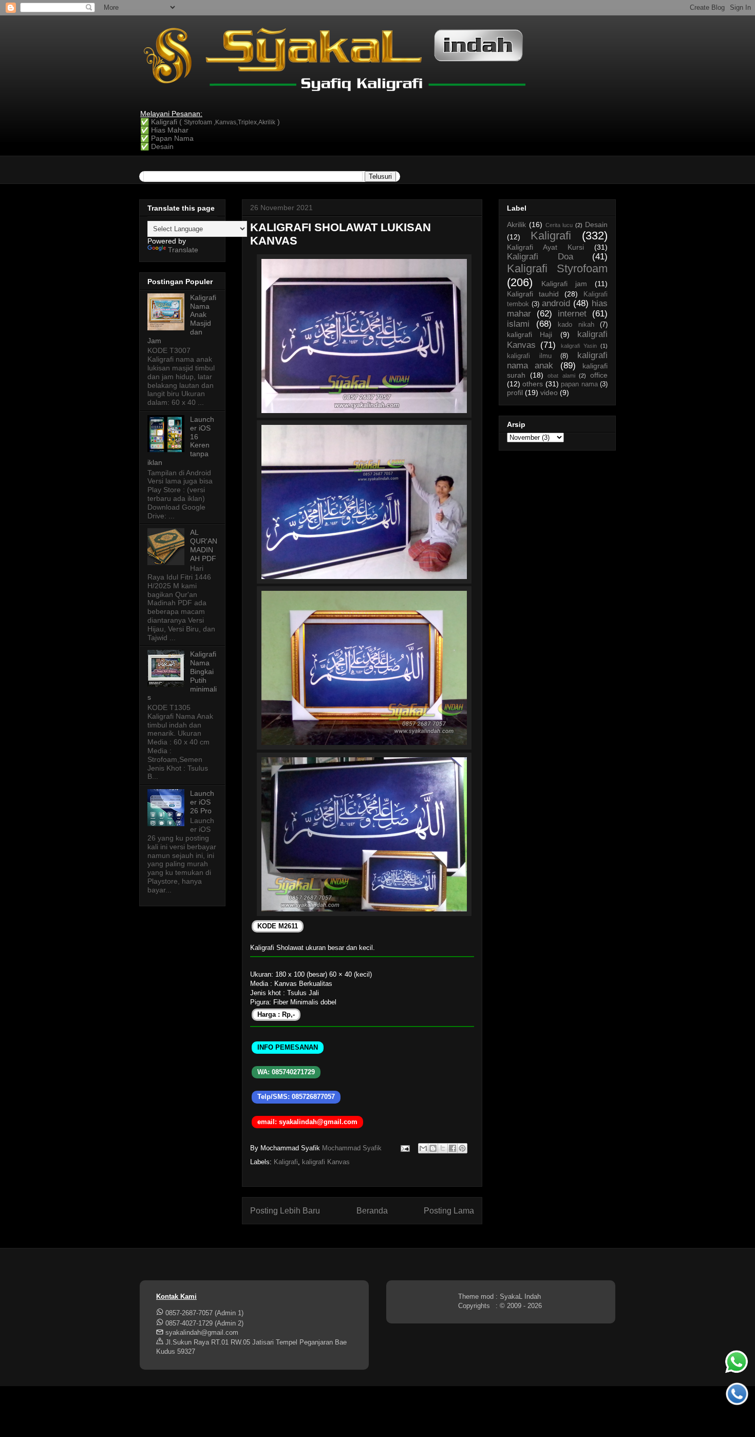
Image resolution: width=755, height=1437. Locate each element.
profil (515, 392)
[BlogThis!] (433, 1148)
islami (518, 324)
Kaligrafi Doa (540, 257)
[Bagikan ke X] (443, 1148)
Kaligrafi (286, 1162)
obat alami (561, 375)
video (549, 392)
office (599, 375)
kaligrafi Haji (529, 334)
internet (572, 314)
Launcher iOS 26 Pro (202, 802)
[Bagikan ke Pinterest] (462, 1148)
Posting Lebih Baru (285, 1210)
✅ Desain (157, 146)
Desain (596, 224)
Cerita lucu (559, 225)
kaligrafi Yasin (579, 346)
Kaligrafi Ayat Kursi (545, 247)
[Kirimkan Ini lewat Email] (423, 1148)
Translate (183, 250)
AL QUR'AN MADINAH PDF (203, 545)
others (532, 384)
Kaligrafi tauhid (533, 294)
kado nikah (576, 324)
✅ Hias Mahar (164, 130)
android (556, 303)
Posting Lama (449, 1210)
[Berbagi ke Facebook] (452, 1148)
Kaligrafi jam (564, 283)
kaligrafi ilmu (529, 356)
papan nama (579, 384)
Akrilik (516, 224)
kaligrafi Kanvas (326, 1162)
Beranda (372, 1210)
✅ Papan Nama (167, 138)
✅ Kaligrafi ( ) (210, 122)
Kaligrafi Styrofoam (557, 268)
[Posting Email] (404, 1148)
